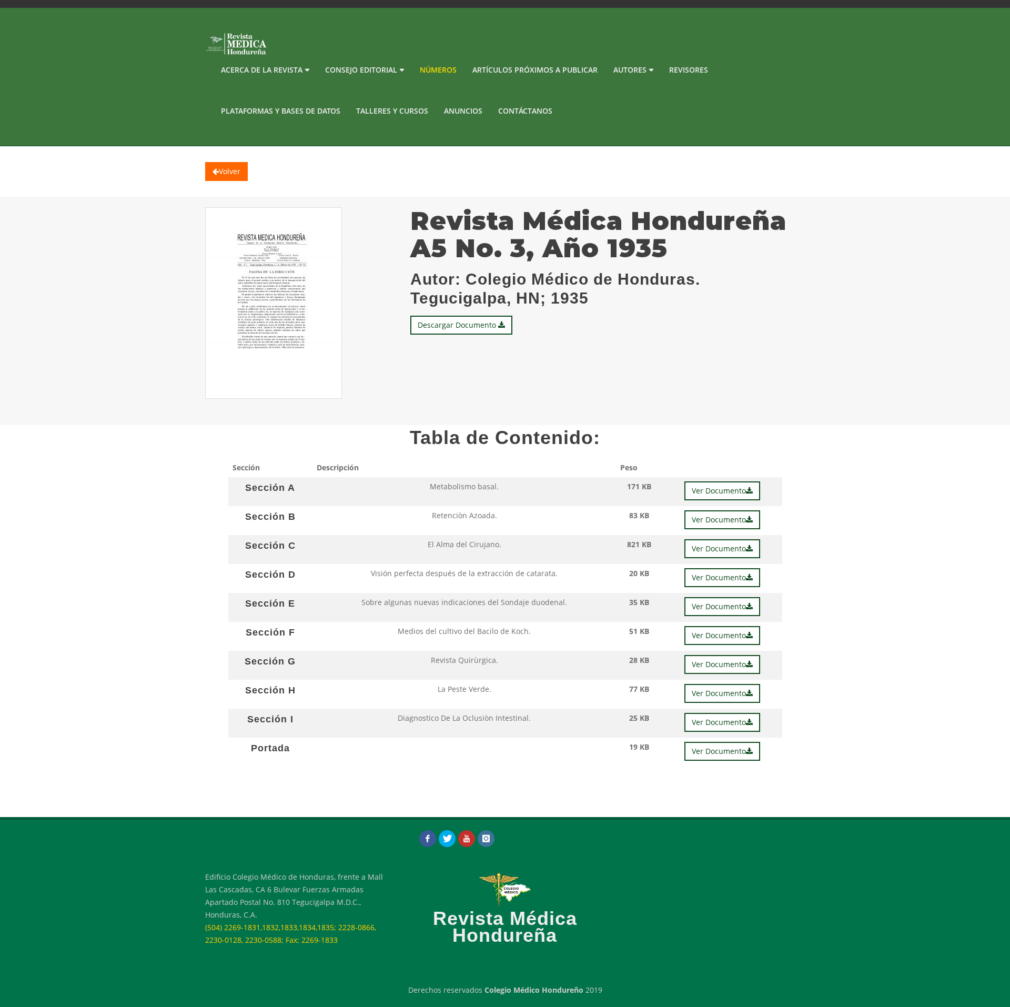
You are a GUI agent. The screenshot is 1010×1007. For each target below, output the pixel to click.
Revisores (688, 70)
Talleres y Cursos (392, 111)
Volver (229, 171)
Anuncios (463, 111)
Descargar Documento (458, 325)
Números (438, 70)
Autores (630, 70)
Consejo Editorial (361, 70)
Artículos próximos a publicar (535, 70)
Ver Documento (719, 491)
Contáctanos (525, 111)
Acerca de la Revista (261, 70)
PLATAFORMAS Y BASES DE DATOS (280, 111)
